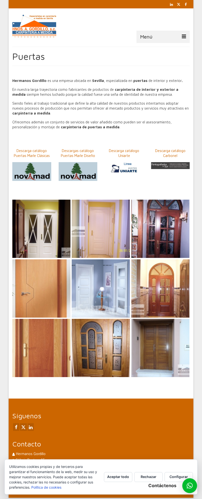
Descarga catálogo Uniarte (124, 153)
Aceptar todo (118, 477)
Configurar (178, 477)
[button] (189, 485)
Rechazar (148, 477)
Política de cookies (46, 487)
